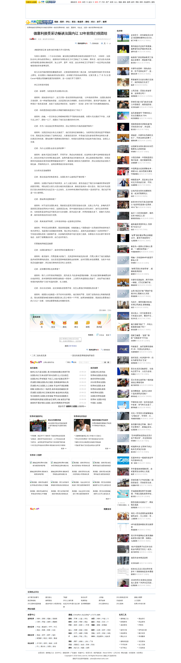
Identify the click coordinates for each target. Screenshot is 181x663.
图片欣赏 (142, 633)
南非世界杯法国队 (97, 379)
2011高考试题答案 (34, 604)
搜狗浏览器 (125, 641)
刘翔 (49, 646)
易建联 (54, 622)
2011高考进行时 (122, 597)
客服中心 (81, 653)
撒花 (65, 327)
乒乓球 (39, 643)
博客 (137, 2)
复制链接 (95, 43)
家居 (111, 2)
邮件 (132, 2)
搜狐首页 (74, 2)
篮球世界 (31, 619)
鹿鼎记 (76, 645)
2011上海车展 (68, 600)
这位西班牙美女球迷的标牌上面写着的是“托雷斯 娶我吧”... (57, 425)
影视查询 (124, 622)
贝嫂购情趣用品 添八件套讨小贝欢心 (88, 436)
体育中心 (31, 615)
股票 (75, 622)
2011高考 (119, 604)
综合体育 (31, 643)
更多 (107, 335)
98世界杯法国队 (97, 392)
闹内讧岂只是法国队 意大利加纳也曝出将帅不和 (50, 372)
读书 (98, 633)
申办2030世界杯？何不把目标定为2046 (89, 439)
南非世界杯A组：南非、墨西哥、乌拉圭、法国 (70, 27)
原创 (103, 633)
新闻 (79, 2)
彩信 (92, 645)
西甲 (48, 635)
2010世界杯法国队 (98, 382)
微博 (128, 2)
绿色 (109, 633)
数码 (75, 636)
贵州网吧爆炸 (85, 604)
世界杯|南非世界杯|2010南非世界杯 (39, 27)
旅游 (70, 633)
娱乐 (90, 2)
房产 (107, 2)
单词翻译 (142, 636)
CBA (38, 622)
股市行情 (124, 630)
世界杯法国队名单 (97, 386)
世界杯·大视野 (36, 455)
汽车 (103, 2)
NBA (38, 619)
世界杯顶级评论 (36, 416)
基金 (86, 622)
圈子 (75, 641)
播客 (124, 2)
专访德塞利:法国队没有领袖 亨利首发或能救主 (49, 396)
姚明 (48, 622)
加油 (53, 327)
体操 (50, 643)
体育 (83, 2)
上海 (86, 641)
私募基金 (84, 600)
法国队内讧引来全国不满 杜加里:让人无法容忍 (49, 375)
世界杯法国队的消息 (98, 375)
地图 (82, 648)
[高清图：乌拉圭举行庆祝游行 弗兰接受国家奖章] (81, 484)
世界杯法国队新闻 (97, 389)
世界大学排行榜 (139, 604)
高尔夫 (43, 646)
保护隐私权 (97, 653)
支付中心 (58, 653)
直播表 (54, 619)
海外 (54, 635)
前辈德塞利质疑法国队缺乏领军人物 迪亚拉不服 (50, 399)
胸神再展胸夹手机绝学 (100, 420)
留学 (103, 630)
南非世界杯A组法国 (95, 27)
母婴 (75, 630)
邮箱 (81, 641)
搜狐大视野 (138, 597)
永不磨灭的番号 (33, 597)
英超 (38, 635)
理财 (80, 622)
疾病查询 (124, 633)
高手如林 (102, 600)
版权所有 (113, 656)
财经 (96, 2)
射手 (99, 22)
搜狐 (70, 615)
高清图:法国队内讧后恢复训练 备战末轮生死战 (49, 392)
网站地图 (124, 653)
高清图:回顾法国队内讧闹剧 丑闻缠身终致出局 (49, 382)
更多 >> (64, 448)
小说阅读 (142, 648)
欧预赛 (39, 638)
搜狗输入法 (125, 619)
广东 (91, 641)
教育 (93, 630)
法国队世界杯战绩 (97, 396)
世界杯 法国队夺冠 (98, 399)
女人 (116, 2)
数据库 (80, 22)
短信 (82, 645)
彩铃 (87, 645)
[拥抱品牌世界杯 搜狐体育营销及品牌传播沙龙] (60, 464)
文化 (93, 633)
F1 (38, 646)
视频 (120, 2)
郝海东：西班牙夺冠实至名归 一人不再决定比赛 (48, 439)
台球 (55, 643)
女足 (54, 630)
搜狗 (153, 2)
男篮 (43, 622)
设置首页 (41, 653)
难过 (76, 327)
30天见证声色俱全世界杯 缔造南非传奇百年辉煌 (48, 445)
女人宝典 (142, 645)
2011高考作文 (104, 604)
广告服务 (73, 653)
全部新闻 (132, 653)
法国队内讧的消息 (97, 372)
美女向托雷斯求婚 (54, 420)
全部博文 (139, 653)
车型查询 (142, 641)
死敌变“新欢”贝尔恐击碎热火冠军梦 (87, 445)
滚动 (54, 646)
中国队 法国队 (96, 403)
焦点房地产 (86, 615)
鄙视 (88, 327)
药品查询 (142, 622)
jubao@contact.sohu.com (99, 659)
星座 (86, 630)
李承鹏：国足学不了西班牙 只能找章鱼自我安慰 (48, 436)
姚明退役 (48, 600)
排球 (45, 643)
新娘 (80, 630)
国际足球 (31, 635)
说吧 (87, 648)
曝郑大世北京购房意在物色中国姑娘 (88, 442)
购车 (75, 625)
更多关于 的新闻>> (72, 406)
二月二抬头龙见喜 (39, 355)
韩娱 (98, 622)
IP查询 (141, 625)
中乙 (55, 627)
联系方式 (89, 653)
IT (100, 2)
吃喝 (86, 633)
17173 (93, 615)
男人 (86, 636)
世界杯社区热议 (80, 416)
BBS (141, 2)
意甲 (43, 635)
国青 (48, 630)
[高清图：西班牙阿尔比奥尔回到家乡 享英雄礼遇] (81, 464)
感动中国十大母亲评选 (53, 604)
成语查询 (124, 625)
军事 (75, 619)
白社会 (101, 335)
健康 (80, 633)
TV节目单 (124, 645)
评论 (68, 22)
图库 (62, 22)
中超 (38, 627)
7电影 (65, 597)
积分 (93, 22)
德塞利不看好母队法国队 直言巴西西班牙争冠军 (50, 403)
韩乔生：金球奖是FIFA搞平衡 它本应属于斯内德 (48, 442)
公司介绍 (116, 653)
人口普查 (137, 600)
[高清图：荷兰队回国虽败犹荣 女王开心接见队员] (102, 484)
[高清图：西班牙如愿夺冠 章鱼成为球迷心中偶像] (39, 484)
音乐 (103, 622)
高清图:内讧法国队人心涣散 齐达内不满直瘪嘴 (49, 386)
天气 (75, 633)
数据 (55, 638)
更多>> (108, 499)
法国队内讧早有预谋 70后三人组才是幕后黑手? (49, 379)
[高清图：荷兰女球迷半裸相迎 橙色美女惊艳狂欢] (60, 484)
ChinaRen (77, 615)
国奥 (43, 630)
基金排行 (142, 619)
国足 (38, 630)
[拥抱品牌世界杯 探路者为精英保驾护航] (39, 464)
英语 (109, 630)
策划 (74, 22)
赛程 (87, 22)
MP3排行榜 (143, 630)
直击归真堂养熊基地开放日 (83, 355)
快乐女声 (84, 597)
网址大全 (124, 636)
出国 (98, 630)
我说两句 (147, 2)
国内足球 (31, 627)
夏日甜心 (48, 597)
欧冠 (45, 638)
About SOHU (107, 653)
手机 (80, 636)
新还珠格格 (32, 600)
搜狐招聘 (66, 653)
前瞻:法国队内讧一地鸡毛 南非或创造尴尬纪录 (49, 389)
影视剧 (104, 625)
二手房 (86, 625)
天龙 (70, 645)
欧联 (50, 638)
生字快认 (124, 648)
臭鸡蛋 (99, 327)
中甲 (50, 627)
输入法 (76, 648)
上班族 (101, 597)
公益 (80, 619)
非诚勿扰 (119, 600)
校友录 (107, 636)
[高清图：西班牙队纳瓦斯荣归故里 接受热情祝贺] (102, 464)
